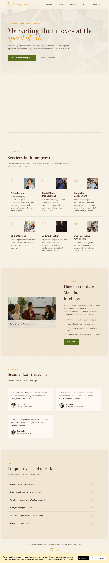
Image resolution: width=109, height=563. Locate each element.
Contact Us (96, 4)
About (61, 4)
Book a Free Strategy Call (21, 58)
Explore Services (48, 58)
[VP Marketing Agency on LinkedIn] (57, 549)
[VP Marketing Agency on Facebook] (52, 549)
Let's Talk (71, 342)
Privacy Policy (62, 553)
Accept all (83, 558)
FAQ (83, 4)
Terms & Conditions (49, 553)
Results (73, 4)
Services (49, 4)
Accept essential (98, 558)
